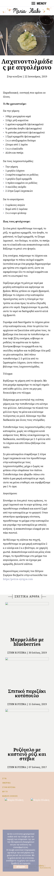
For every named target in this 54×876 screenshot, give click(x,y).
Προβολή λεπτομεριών (20, 863)
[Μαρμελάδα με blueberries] (27, 618)
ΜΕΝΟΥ (41, 3)
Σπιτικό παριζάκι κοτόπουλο (27, 693)
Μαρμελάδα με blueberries (27, 642)
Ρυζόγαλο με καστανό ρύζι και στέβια (27, 754)
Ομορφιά (6, 783)
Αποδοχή (20, 867)
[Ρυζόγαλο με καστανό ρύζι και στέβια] (27, 727)
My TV (5, 791)
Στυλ (4, 778)
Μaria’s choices (10, 796)
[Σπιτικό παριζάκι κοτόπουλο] (27, 671)
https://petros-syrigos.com (18, 579)
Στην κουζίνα (14, 76)
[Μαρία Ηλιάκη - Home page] (27, 10)
